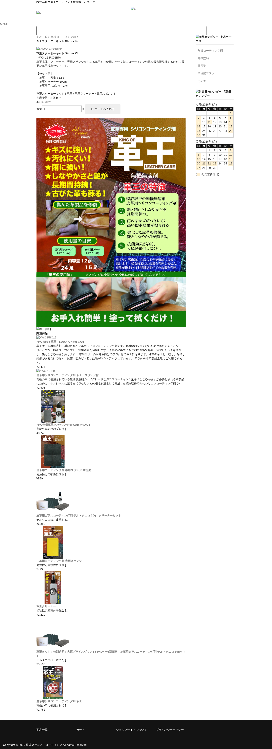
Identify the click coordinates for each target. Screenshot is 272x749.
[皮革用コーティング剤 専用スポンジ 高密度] (52, 465)
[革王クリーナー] (52, 602)
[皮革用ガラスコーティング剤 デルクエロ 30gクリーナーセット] (52, 511)
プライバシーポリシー (170, 729)
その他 (202, 80)
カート (80, 729)
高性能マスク (206, 73)
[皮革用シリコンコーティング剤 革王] (52, 697)
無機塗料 (203, 58)
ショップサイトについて (131, 729)
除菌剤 (202, 65)
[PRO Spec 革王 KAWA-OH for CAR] (46, 337)
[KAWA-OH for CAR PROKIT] (52, 420)
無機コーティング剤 (63, 36)
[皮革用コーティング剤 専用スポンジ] (52, 556)
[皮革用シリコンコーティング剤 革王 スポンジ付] (46, 371)
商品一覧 (42, 36)
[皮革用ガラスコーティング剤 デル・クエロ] (52, 647)
